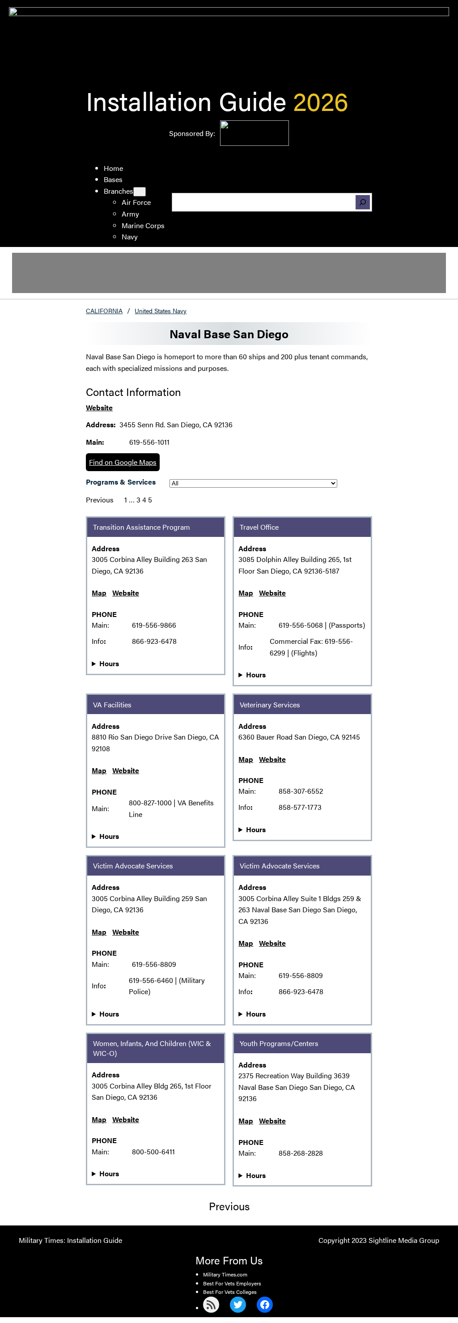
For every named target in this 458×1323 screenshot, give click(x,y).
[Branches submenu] (139, 191)
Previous (100, 499)
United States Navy (161, 310)
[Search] (363, 202)
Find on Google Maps (123, 462)
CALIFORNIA (104, 310)
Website (99, 407)
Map (99, 592)
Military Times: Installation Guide (70, 1240)
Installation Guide (186, 100)
